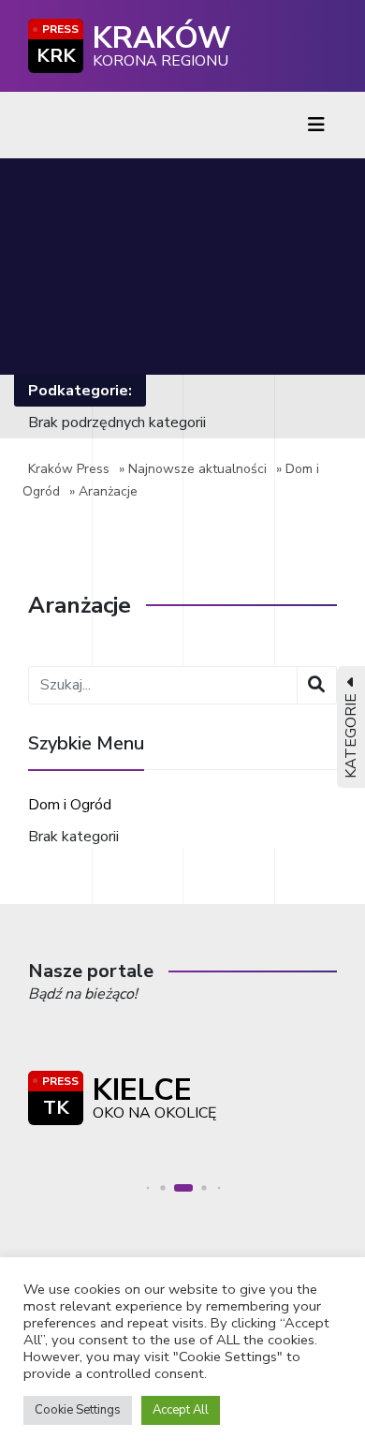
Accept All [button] (181, 1409)
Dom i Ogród (69, 804)
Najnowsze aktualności (197, 469)
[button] (148, 1187)
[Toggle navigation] (316, 125)
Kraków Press (69, 469)
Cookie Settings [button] (78, 1409)
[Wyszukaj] (317, 685)
